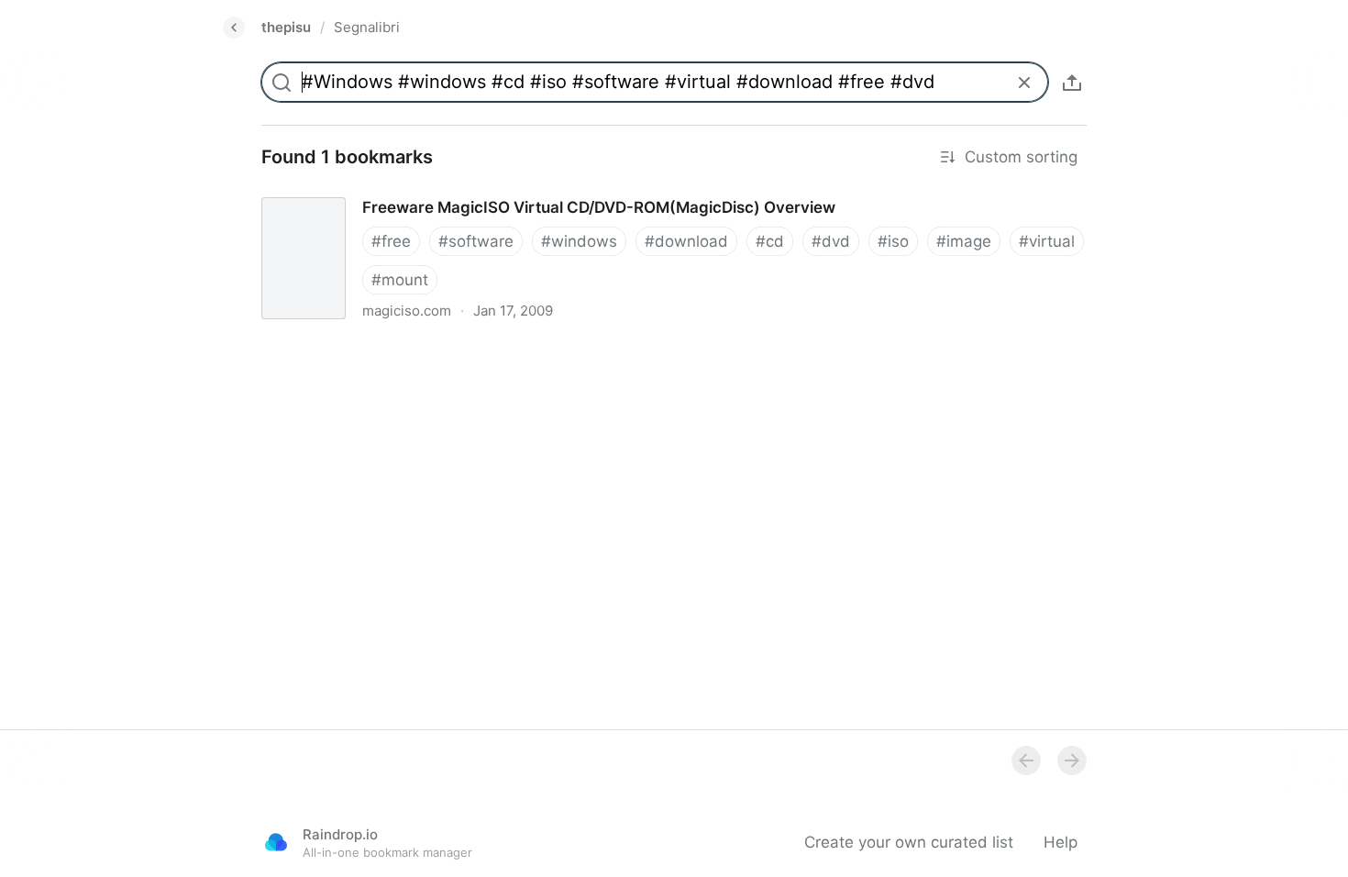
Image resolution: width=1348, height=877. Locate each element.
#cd (770, 241)
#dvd (831, 241)
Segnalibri (367, 27)
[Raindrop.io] (276, 842)
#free (391, 241)
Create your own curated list (908, 842)
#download (686, 241)
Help (1060, 842)
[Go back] (234, 28)
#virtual (1047, 241)
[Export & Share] (1072, 82)
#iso (893, 241)
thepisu (286, 27)
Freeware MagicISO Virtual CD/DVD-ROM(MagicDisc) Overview (476, 191)
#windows (579, 241)
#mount (399, 280)
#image (963, 241)
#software (476, 241)
